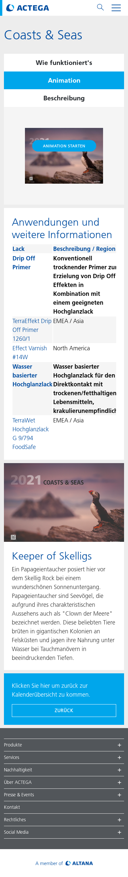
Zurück (64, 710)
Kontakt (12, 807)
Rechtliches (15, 820)
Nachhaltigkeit (18, 770)
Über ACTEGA (18, 782)
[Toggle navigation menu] (116, 8)
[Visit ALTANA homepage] (64, 863)
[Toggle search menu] (100, 8)
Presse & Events (19, 795)
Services (11, 757)
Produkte (13, 745)
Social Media (16, 832)
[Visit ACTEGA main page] (27, 7)
